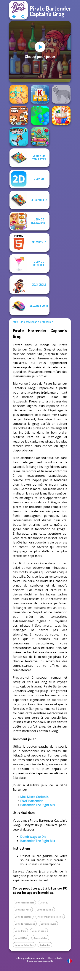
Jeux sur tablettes (24, 944)
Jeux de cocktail (23, 916)
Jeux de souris (48, 923)
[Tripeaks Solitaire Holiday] (40, 94)
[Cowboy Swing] (18, 136)
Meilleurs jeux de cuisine (50, 916)
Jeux (15, 322)
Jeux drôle (47, 322)
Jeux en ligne (39, 930)
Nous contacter (55, 958)
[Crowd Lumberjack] (40, 115)
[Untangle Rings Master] (18, 94)
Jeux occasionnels (29, 322)
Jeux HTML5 (21, 937)
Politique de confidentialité (40, 960)
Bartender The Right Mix (37, 805)
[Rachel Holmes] (61, 115)
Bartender (45, 944)
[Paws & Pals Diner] (18, 115)
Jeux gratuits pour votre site (30, 958)
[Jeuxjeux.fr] (13, 16)
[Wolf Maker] (61, 94)
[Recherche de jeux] (23, 16)
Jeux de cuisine (45, 909)
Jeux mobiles (40, 937)
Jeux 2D (44, 902)
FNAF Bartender (31, 801)
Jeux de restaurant (25, 923)
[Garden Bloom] (40, 136)
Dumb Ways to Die (33, 837)
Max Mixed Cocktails (34, 797)
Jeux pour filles (23, 909)
